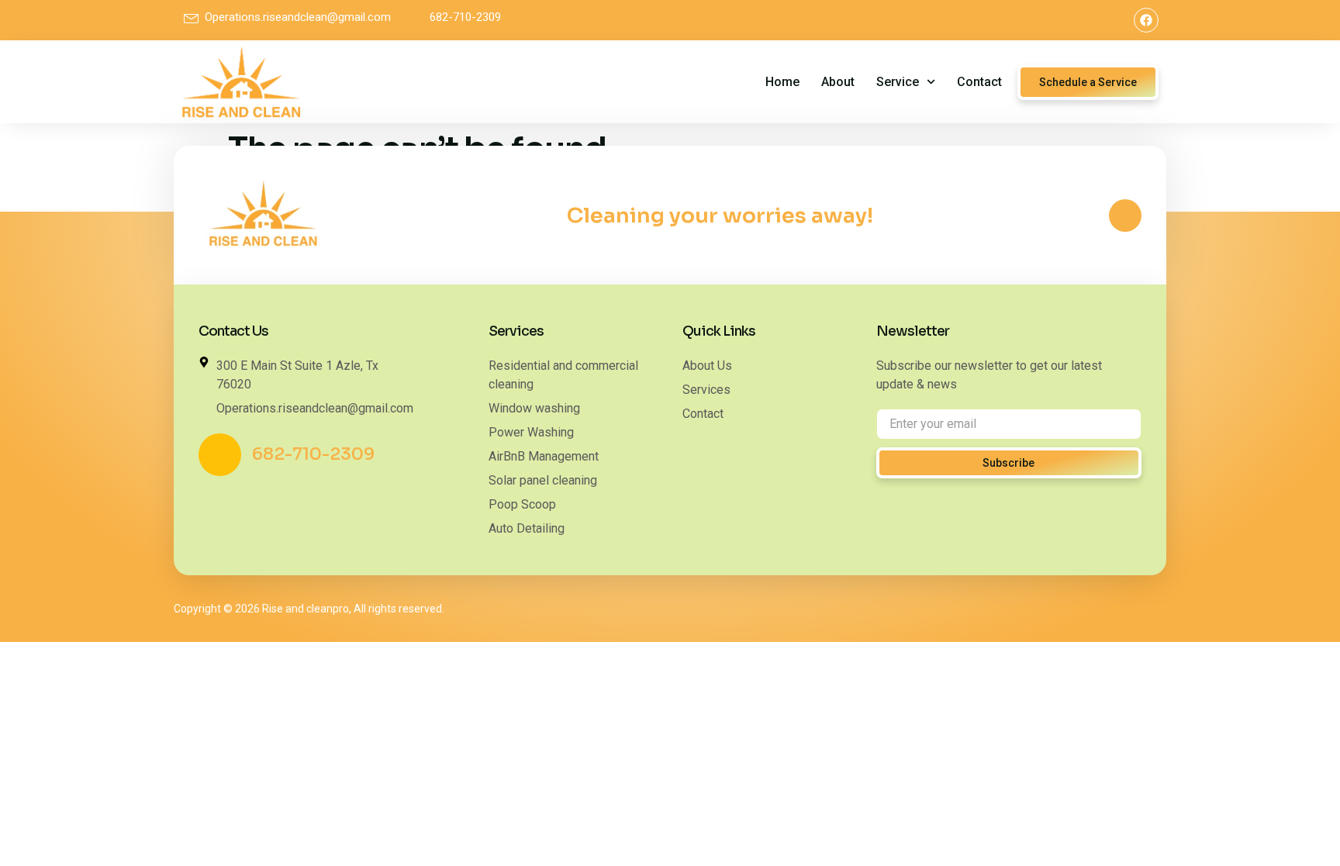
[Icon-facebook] (1125, 215)
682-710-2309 (313, 453)
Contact (979, 81)
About (838, 81)
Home (782, 81)
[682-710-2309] (220, 454)
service (897, 81)
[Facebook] (1146, 20)
